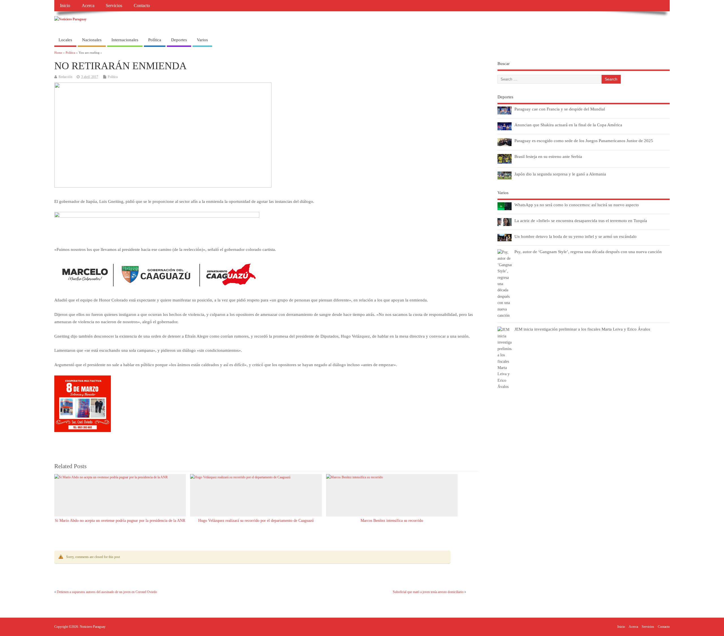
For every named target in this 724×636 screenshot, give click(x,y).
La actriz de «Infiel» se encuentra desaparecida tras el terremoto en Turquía (580, 220)
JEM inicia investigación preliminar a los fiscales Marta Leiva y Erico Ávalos (582, 329)
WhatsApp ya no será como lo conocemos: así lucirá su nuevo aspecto (576, 204)
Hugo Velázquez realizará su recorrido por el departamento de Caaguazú (256, 520)
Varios (202, 40)
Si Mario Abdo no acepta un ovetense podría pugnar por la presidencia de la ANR (120, 520)
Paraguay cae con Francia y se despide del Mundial (559, 109)
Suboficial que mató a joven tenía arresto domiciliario (428, 592)
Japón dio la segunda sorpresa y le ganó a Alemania (560, 174)
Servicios (114, 5)
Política (154, 40)
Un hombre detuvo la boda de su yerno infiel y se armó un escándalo (575, 236)
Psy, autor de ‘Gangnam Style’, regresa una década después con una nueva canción (588, 251)
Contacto (142, 5)
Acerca (88, 5)
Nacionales (92, 40)
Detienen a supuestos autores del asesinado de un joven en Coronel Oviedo (107, 592)
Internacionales (124, 40)
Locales (65, 40)
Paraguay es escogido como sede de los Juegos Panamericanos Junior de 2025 (583, 140)
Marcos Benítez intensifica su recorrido (392, 520)
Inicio (65, 5)
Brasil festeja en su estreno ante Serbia (548, 156)
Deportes (179, 40)
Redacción (65, 77)
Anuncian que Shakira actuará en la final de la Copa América (568, 124)
